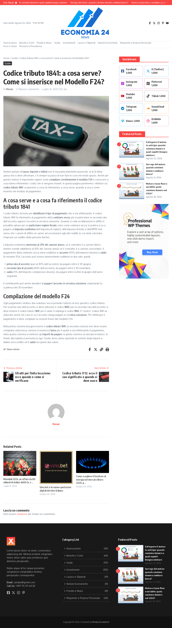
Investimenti (69, 42)
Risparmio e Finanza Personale (135, 42)
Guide (57, 42)
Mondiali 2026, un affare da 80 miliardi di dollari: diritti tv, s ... (19, 481)
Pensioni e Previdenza (30, 46)
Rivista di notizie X (100, 622)
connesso (22, 514)
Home (6, 58)
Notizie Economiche (108, 42)
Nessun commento (29, 89)
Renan (9, 89)
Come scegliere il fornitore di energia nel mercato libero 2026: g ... (91, 479)
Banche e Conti (26, 42)
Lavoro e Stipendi (86, 42)
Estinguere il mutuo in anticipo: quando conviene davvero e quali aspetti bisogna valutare (156, 149)
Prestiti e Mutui (44, 42)
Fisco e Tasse (10, 46)
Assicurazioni (10, 42)
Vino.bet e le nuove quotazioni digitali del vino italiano (55, 489)
